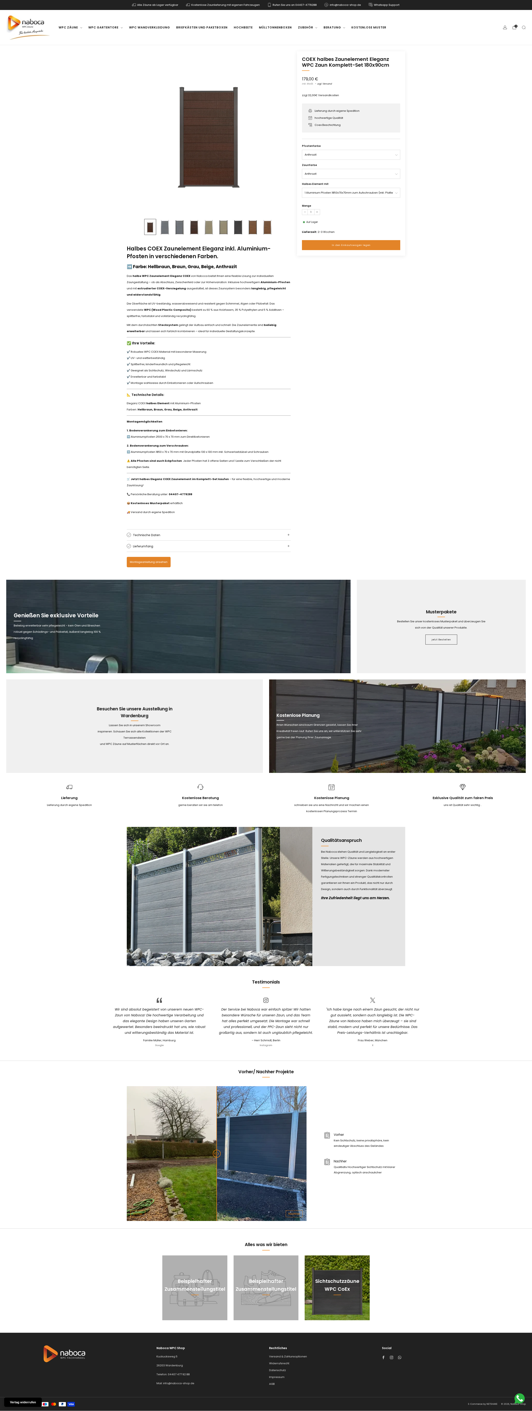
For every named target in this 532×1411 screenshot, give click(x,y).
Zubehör (305, 27)
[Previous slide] (135, 133)
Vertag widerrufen (23, 1402)
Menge (306, 206)
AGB (272, 1384)
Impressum (276, 1377)
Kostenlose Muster (368, 27)
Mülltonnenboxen (275, 27)
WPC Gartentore (103, 27)
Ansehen (195, 1307)
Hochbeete (243, 27)
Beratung (332, 27)
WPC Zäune (68, 27)
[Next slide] (282, 133)
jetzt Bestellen (441, 639)
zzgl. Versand (324, 83)
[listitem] (155, 5)
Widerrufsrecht (279, 1363)
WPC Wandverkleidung (149, 27)
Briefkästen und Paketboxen (202, 27)
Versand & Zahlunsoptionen (288, 1356)
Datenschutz (277, 1370)
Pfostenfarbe (311, 146)
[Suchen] (524, 27)
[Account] (505, 27)
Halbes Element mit (315, 184)
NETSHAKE (492, 1404)
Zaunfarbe (309, 165)
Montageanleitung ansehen (148, 562)
